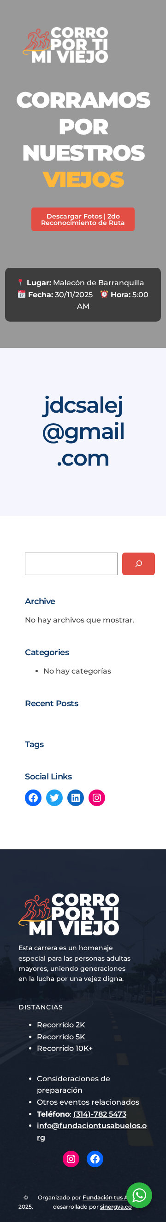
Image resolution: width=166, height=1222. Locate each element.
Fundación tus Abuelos (115, 1197)
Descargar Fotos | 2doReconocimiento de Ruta (83, 219)
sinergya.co (116, 1206)
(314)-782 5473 (99, 1114)
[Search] (138, 564)
